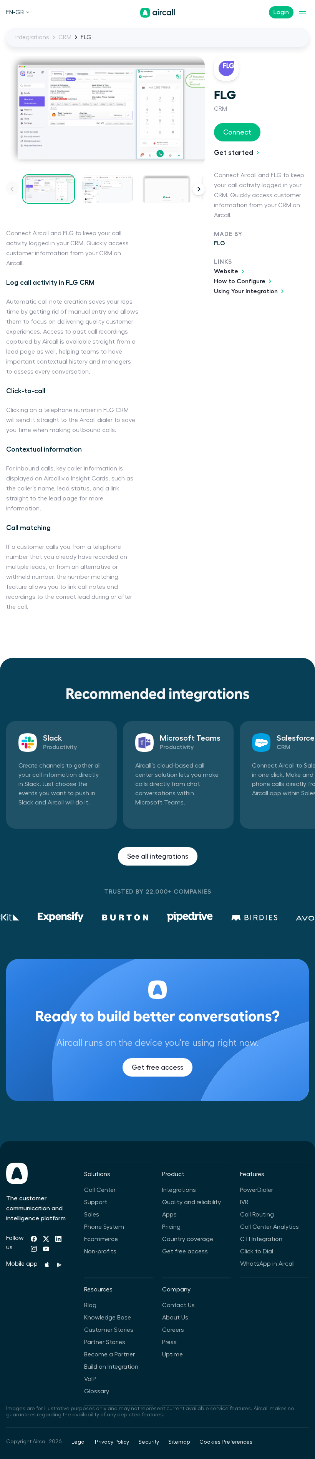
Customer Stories (108, 1330)
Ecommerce (101, 1239)
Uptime (172, 1354)
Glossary (96, 1391)
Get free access (157, 1067)
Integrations (32, 37)
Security (148, 1442)
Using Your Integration (246, 291)
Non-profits (100, 1251)
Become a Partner (109, 1354)
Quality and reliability (191, 1202)
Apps (169, 1214)
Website (226, 271)
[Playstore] (59, 1265)
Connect (237, 132)
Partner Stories (104, 1342)
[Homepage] (157, 13)
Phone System (104, 1227)
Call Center (100, 1190)
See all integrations (157, 856)
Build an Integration (111, 1367)
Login (281, 12)
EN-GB (15, 12)
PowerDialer (256, 1190)
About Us (175, 1317)
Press (169, 1342)
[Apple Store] (47, 1265)
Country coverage (187, 1239)
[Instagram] (34, 1249)
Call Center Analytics (269, 1227)
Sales (91, 1214)
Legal (78, 1442)
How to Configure (239, 281)
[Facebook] (34, 1239)
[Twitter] (46, 1239)
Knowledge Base (107, 1317)
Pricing (171, 1227)
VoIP (90, 1379)
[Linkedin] (58, 1239)
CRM (64, 37)
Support (95, 1202)
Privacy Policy (112, 1442)
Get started (233, 152)
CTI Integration (261, 1239)
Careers (173, 1330)
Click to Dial (256, 1251)
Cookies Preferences (225, 1442)
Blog (90, 1305)
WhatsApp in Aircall (267, 1264)
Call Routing (257, 1214)
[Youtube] (46, 1249)
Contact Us (178, 1305)
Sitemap (179, 1442)
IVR (244, 1202)
